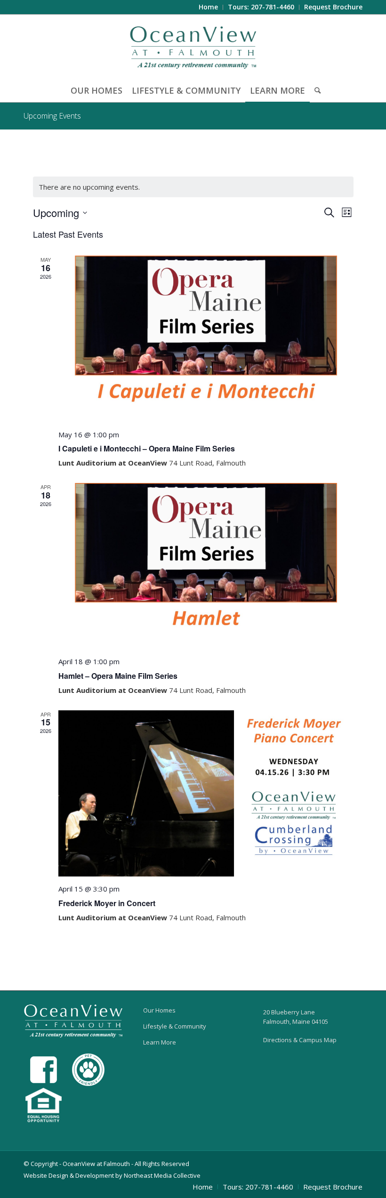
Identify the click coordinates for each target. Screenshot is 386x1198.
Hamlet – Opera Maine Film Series (117, 675)
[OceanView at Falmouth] (193, 46)
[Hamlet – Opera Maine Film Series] (206, 566)
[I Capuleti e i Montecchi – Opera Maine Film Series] (206, 339)
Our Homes (159, 1010)
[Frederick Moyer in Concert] (206, 793)
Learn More (159, 1042)
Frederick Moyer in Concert (106, 903)
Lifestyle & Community (174, 1026)
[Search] (315, 90)
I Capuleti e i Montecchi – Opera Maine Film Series (146, 448)
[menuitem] (208, 7)
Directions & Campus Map (300, 1040)
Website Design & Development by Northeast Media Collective (112, 1175)
